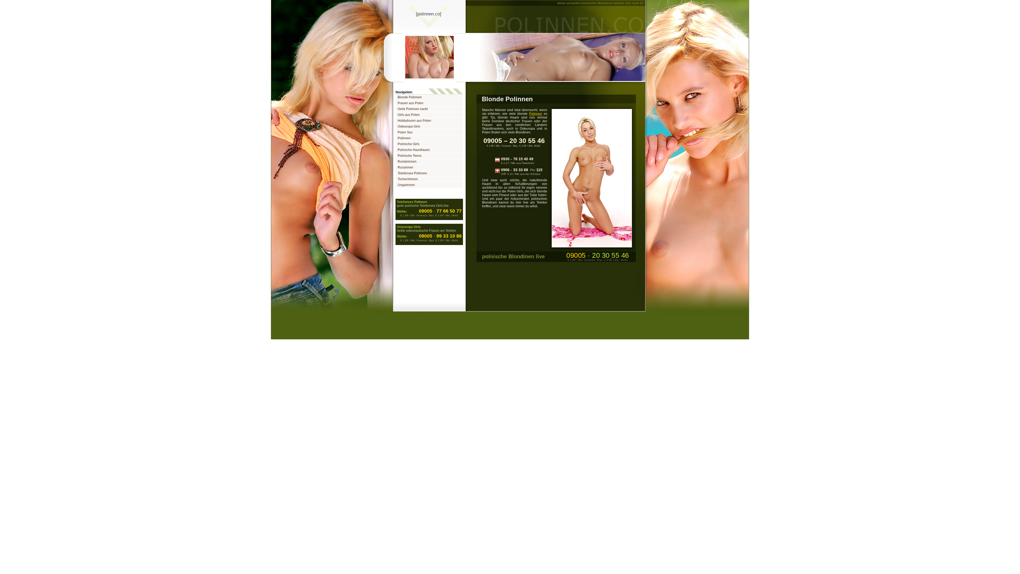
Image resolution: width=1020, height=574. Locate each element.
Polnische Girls (408, 144)
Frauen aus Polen (410, 103)
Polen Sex (405, 132)
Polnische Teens (410, 156)
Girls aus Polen (409, 115)
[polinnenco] (428, 13)
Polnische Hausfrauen (414, 150)
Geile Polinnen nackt (413, 109)
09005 (425, 211)
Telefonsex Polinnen (412, 173)
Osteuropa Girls (409, 126)
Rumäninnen (407, 161)
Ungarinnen (406, 185)
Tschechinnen (408, 179)
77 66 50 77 (448, 211)
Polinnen (404, 138)
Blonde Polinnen (410, 97)
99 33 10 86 (448, 236)
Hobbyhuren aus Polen (414, 121)
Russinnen (405, 167)
